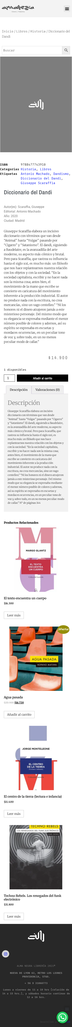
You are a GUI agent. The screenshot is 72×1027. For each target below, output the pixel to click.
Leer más (14, 615)
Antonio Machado (35, 174)
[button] (67, 9)
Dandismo (61, 174)
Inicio (7, 31)
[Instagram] (5, 954)
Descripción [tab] (19, 390)
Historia (38, 31)
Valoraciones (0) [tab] (48, 390)
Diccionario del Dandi (41, 178)
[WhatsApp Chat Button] (62, 1017)
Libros (22, 31)
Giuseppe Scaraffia (38, 183)
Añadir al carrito (42, 378)
